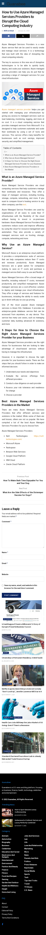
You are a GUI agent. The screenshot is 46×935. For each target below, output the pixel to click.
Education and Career (11, 852)
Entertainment (7, 860)
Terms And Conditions (10, 918)
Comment (7, 521)
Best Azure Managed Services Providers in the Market (22, 168)
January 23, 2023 (24, 31)
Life (25, 842)
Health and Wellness (13, 717)
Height (4, 889)
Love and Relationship (33, 845)
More (26, 852)
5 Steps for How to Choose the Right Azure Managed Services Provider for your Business (23, 162)
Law (25, 839)
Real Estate (28, 868)
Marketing (28, 849)
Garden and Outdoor (10, 883)
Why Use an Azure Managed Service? (20, 158)
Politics (27, 861)
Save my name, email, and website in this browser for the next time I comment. (20, 586)
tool (24, 205)
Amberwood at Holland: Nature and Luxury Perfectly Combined (28, 821)
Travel (27, 884)
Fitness (5, 873)
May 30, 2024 (7, 630)
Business (7, 619)
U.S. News (28, 890)
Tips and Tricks (30, 881)
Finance (7, 751)
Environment (7, 863)
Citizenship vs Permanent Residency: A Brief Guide (22, 657)
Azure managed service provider (16, 109)
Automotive (6, 839)
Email (5, 563)
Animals (5, 836)
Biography (6, 842)
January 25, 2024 (8, 661)
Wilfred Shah (9, 31)
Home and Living (9, 892)
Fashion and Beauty (10, 867)
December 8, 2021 (8, 762)
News (6, 653)
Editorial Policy (7, 911)
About (4, 903)
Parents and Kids (31, 858)
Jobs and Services (31, 836)
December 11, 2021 (9, 694)
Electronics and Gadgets (8, 856)
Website (5, 574)
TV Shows (28, 887)
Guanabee (16, 4)
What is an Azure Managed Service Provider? (23, 155)
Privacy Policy (7, 914)
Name (5, 552)
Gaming (5, 879)
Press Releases (30, 865)
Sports (27, 874)
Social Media (29, 871)
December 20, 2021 (9, 728)
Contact (5, 907)
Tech (26, 877)
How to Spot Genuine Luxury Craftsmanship (25, 810)
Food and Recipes (9, 876)
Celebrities (6, 849)
